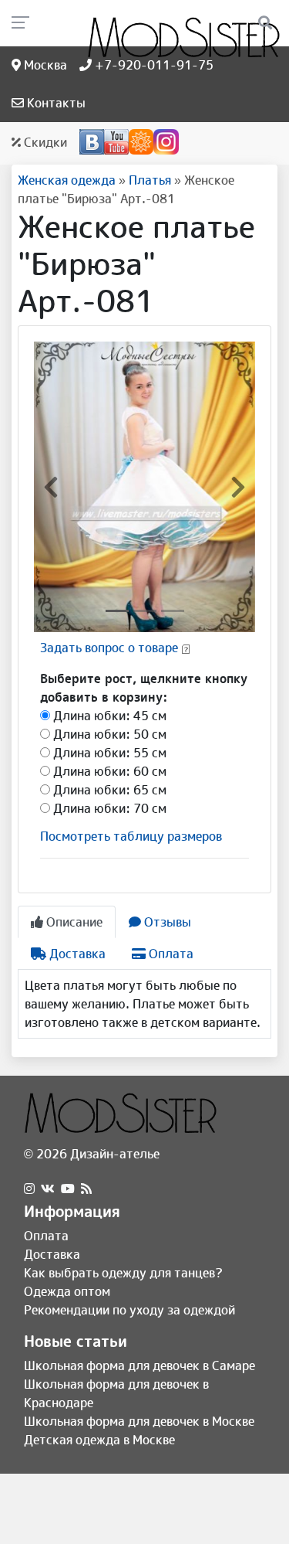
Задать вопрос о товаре (109, 647)
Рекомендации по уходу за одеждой (129, 1309)
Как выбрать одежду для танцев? (123, 1272)
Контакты (55, 102)
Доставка (52, 1254)
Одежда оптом (67, 1291)
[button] (50, 487)
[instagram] (29, 1188)
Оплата (46, 1235)
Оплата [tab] (169, 953)
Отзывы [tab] (166, 921)
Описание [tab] (72, 921)
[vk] (48, 1188)
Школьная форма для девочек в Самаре (139, 1365)
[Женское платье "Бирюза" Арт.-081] (144, 486)
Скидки (44, 142)
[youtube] (68, 1188)
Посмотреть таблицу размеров (131, 836)
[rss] (86, 1188)
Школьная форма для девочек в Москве (139, 1421)
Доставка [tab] (76, 953)
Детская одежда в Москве (99, 1439)
